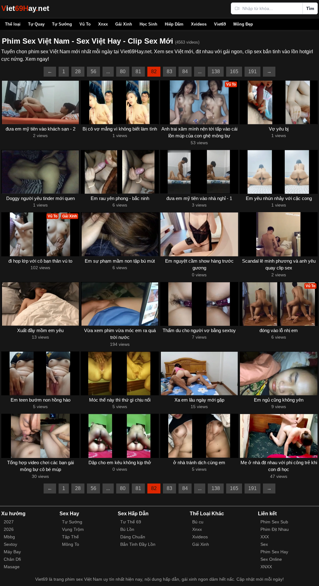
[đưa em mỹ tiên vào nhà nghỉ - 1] (199, 172)
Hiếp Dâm (174, 24)
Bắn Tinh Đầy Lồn (137, 544)
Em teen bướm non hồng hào (40, 400)
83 (169, 71)
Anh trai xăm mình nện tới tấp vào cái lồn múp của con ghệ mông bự (199, 132)
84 (185, 71)
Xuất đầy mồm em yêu (40, 330)
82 (154, 71)
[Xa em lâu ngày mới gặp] (199, 373)
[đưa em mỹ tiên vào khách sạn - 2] (40, 102)
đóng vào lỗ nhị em (278, 330)
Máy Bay (12, 551)
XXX (264, 536)
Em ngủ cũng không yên (278, 400)
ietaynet (25, 8)
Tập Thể (70, 536)
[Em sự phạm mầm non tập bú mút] (120, 234)
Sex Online (271, 559)
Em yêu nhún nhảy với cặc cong (279, 198)
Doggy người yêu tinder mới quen (40, 198)
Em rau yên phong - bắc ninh (120, 198)
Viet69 (220, 24)
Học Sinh (148, 24)
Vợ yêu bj (278, 128)
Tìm (310, 8)
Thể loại (13, 24)
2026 (9, 529)
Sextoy (10, 544)
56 (93, 71)
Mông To (70, 544)
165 (234, 71)
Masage (12, 566)
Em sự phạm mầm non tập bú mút (120, 261)
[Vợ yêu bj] (279, 102)
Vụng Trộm (73, 529)
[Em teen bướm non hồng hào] (40, 373)
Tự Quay (36, 24)
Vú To (85, 24)
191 (252, 71)
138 (216, 71)
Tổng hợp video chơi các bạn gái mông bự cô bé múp (40, 466)
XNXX (266, 566)
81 (138, 71)
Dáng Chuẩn (132, 536)
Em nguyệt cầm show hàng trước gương (199, 264)
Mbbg (9, 536)
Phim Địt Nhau (274, 529)
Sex (264, 544)
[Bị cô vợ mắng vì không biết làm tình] (120, 102)
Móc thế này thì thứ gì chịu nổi (119, 400)
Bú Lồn (127, 529)
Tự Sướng (62, 24)
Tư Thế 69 (130, 521)
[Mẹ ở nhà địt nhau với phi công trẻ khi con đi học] (279, 436)
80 (123, 71)
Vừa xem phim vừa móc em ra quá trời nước (120, 334)
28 (78, 71)
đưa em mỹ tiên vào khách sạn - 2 (40, 128)
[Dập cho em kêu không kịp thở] (120, 436)
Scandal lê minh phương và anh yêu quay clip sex (279, 264)
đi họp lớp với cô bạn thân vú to (40, 261)
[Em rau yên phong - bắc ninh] (120, 172)
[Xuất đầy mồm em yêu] (40, 304)
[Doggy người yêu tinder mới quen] (40, 172)
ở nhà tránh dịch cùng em (199, 462)
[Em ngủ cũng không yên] (279, 373)
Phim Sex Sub (274, 521)
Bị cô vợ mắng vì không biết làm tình (120, 128)
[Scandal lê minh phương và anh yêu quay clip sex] (279, 234)
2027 (9, 521)
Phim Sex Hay (274, 551)
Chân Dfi (12, 559)
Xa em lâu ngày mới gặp (199, 400)
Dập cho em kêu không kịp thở (119, 462)
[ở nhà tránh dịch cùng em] (199, 436)
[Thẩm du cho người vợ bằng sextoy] (199, 304)
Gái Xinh (123, 24)
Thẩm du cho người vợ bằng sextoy (199, 330)
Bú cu (197, 521)
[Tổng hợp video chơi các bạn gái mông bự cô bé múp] (40, 436)
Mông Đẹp (243, 24)
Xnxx (103, 24)
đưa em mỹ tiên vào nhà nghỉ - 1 (199, 198)
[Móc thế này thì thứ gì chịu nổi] (120, 373)
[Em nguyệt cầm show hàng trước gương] (199, 234)
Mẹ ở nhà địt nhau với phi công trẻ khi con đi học (278, 466)
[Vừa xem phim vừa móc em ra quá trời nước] (120, 304)
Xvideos (199, 24)
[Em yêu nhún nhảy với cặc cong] (279, 172)
